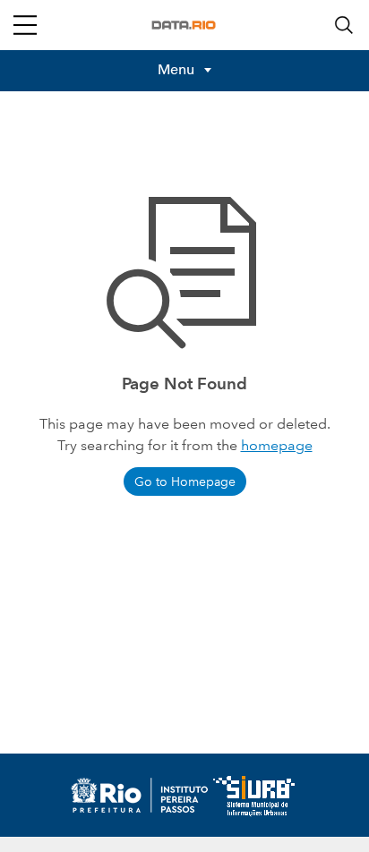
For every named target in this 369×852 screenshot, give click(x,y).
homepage (277, 445)
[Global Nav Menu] (25, 25)
